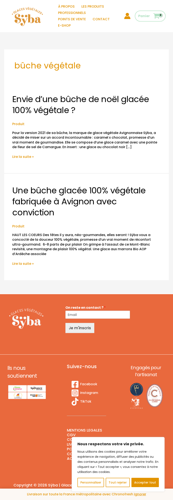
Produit (18, 124)
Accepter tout (145, 482)
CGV (71, 435)
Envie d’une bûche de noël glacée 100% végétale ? (80, 104)
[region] (118, 464)
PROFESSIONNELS (72, 12)
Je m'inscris (80, 328)
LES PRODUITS (92, 6)
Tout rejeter (118, 482)
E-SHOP (64, 25)
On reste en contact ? (85, 308)
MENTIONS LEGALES (84, 430)
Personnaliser (90, 482)
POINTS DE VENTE (72, 19)
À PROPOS (66, 6)
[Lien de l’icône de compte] (127, 16)
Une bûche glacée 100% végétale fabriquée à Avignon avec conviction (79, 201)
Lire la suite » (23, 156)
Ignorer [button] (140, 494)
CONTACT (101, 19)
